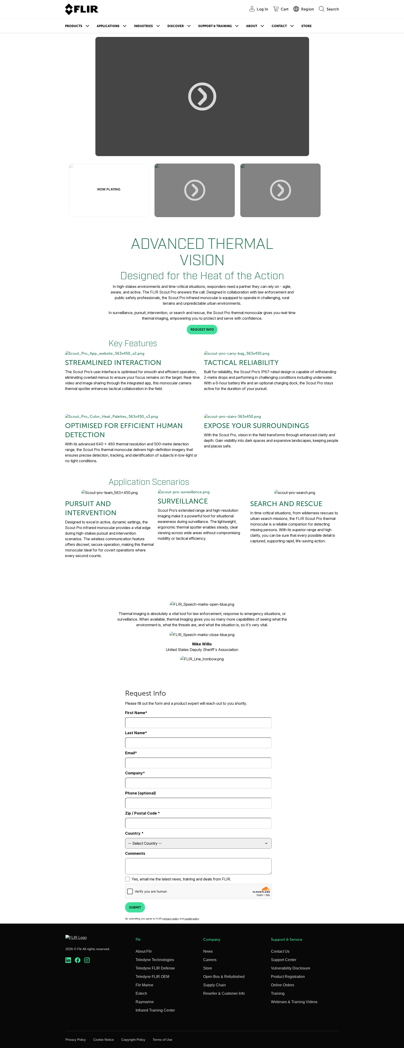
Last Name (135, 732)
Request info (202, 329)
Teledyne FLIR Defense (155, 968)
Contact (279, 26)
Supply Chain (214, 985)
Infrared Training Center (155, 1010)
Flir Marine (144, 985)
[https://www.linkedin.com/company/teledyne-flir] (68, 960)
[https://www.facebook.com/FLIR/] (77, 960)
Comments (135, 853)
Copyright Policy (133, 1039)
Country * (134, 833)
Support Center (283, 960)
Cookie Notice (103, 1039)
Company (134, 773)
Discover (175, 26)
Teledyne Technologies (155, 960)
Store (306, 26)
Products (73, 26)
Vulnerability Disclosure (290, 968)
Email (130, 753)
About (251, 26)
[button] (202, 96)
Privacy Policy (75, 1039)
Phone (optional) (140, 793)
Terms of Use (162, 1039)
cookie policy (191, 918)
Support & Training (215, 26)
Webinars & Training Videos (294, 1002)
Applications (108, 26)
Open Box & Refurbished (224, 977)
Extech (141, 993)
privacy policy (171, 918)
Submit (135, 907)
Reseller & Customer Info (224, 993)
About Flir (144, 951)
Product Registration (288, 977)
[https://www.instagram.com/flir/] (87, 960)
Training (278, 993)
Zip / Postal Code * (142, 813)
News (208, 951)
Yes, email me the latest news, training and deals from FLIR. (181, 879)
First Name (135, 712)
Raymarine (145, 1002)
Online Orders (282, 985)
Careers (209, 960)
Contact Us (280, 951)
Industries (143, 26)
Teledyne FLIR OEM (152, 977)
